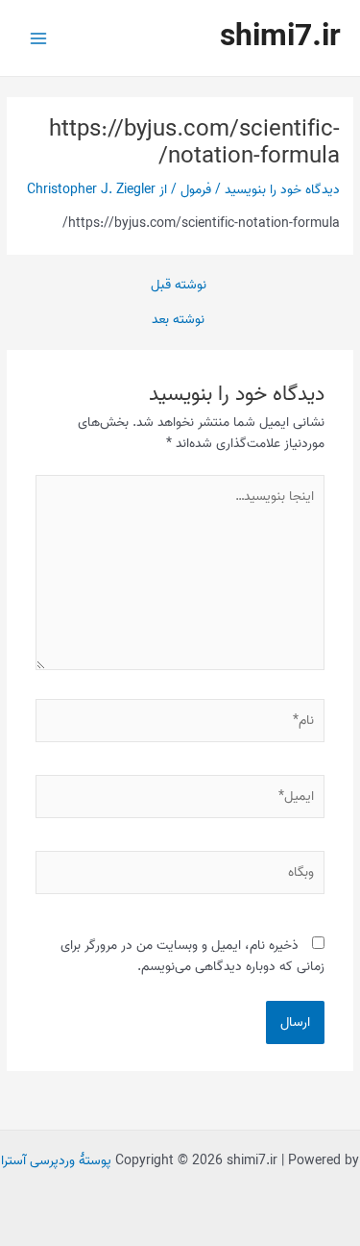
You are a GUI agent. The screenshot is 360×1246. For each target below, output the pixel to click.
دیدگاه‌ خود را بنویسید (282, 189)
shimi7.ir (280, 37)
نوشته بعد (178, 320)
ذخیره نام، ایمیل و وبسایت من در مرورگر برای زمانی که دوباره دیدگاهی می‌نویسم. (192, 956)
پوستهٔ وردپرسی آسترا (56, 1160)
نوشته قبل (178, 285)
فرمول (195, 189)
